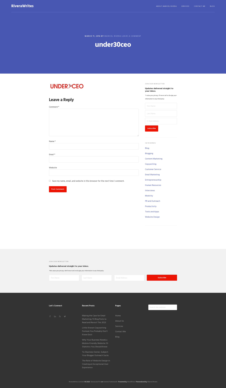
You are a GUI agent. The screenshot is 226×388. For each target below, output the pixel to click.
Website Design (152, 217)
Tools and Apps (152, 211)
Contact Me (120, 331)
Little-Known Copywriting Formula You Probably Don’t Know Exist (95, 331)
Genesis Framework (110, 381)
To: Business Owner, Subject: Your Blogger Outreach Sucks (95, 353)
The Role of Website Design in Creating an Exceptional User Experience (96, 364)
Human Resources (153, 185)
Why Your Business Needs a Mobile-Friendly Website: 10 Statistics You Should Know (95, 343)
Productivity (150, 206)
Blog (147, 148)
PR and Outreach (152, 201)
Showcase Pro (96, 381)
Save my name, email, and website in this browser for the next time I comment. (88, 181)
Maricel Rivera (152, 381)
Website (53, 167)
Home (118, 315)
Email (52, 154)
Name (52, 141)
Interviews (150, 190)
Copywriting (150, 164)
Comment (54, 107)
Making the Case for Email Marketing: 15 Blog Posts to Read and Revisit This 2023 (94, 319)
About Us (119, 321)
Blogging (149, 153)
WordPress (131, 381)
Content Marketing (153, 159)
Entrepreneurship (153, 180)
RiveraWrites (22, 6)
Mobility (149, 196)
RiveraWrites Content (76, 381)
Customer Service (153, 169)
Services (119, 326)
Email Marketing (152, 174)
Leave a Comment (131, 36)
